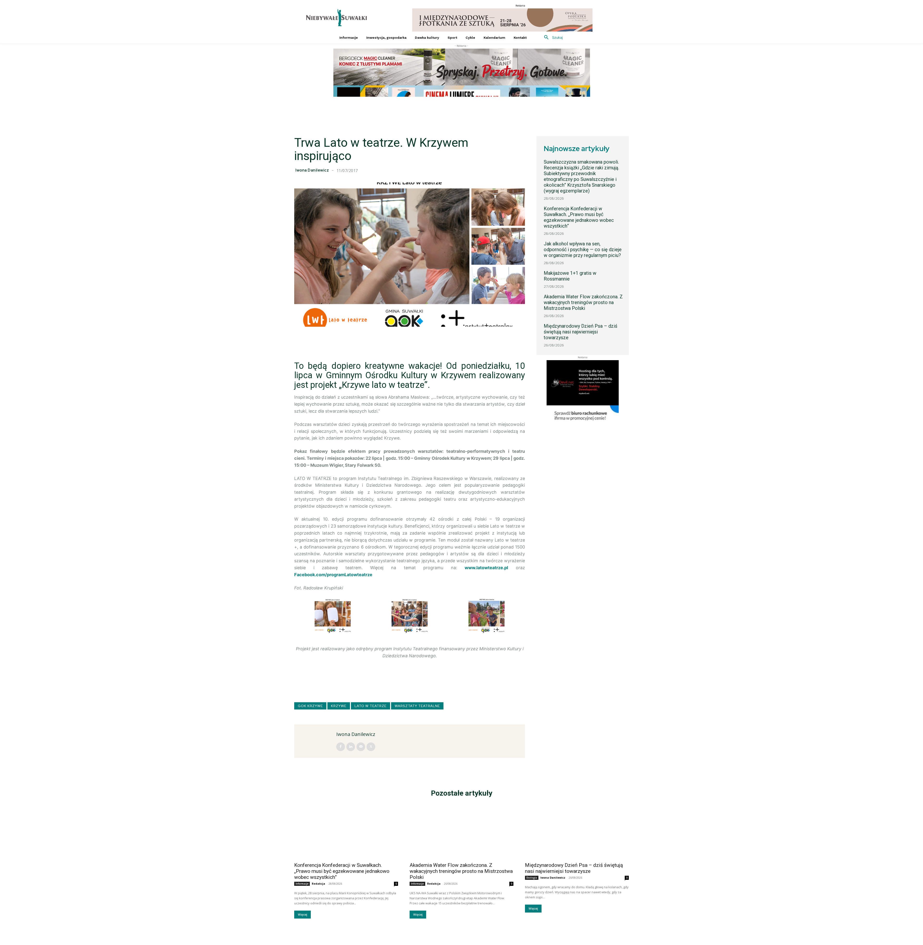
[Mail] (360, 746)
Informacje (302, 883)
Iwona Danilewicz (312, 170)
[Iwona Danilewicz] (315, 741)
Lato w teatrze (371, 706)
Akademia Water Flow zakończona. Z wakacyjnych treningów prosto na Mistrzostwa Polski (583, 302)
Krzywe (338, 706)
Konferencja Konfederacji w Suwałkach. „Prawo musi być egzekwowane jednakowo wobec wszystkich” (579, 217)
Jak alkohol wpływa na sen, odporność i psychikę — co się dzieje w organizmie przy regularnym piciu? (583, 249)
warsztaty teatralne (417, 706)
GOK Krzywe (310, 706)
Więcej (302, 914)
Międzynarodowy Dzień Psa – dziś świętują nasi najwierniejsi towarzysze (580, 331)
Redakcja (318, 883)
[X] (371, 746)
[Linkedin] (350, 746)
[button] (552, 37)
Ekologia (531, 877)
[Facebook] (340, 746)
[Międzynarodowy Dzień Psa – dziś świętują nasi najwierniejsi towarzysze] (577, 833)
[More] (522, 339)
